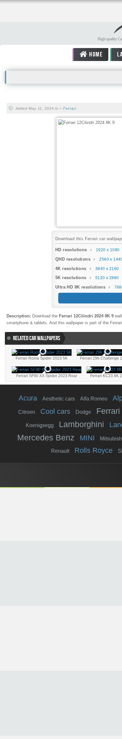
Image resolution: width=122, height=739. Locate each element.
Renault (60, 451)
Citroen (26, 412)
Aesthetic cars (58, 398)
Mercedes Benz (46, 437)
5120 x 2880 (107, 278)
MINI (87, 438)
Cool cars (55, 411)
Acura (28, 398)
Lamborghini (81, 424)
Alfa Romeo (93, 398)
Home (95, 54)
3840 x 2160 (107, 268)
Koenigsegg (40, 425)
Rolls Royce (94, 450)
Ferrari (69, 108)
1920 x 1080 (107, 250)
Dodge (83, 412)
